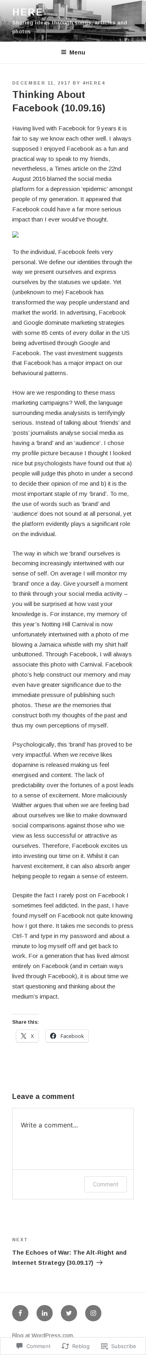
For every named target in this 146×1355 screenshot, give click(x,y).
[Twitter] (69, 1313)
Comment (105, 1184)
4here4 (93, 82)
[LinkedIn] (44, 1313)
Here (27, 12)
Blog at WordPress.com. (43, 1335)
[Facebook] (20, 1313)
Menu (77, 52)
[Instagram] (93, 1313)
